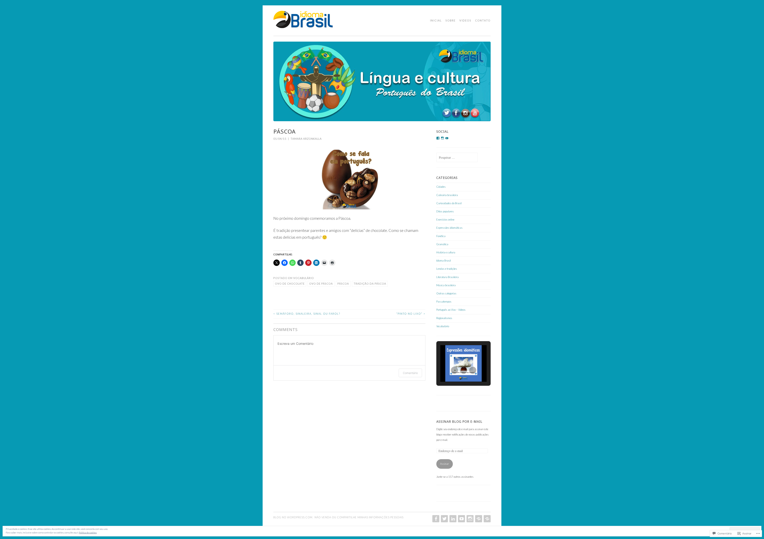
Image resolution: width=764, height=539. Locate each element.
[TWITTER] (444, 518)
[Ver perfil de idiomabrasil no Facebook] (437, 138)
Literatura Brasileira (447, 277)
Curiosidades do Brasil (449, 203)
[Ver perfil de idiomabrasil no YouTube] (446, 138)
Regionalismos (444, 318)
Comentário (410, 373)
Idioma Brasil (443, 260)
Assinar (444, 463)
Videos (465, 20)
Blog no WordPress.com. (293, 517)
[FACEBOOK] (435, 518)
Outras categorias (446, 293)
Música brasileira (446, 285)
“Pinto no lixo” (410, 313)
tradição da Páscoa (370, 283)
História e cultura (445, 252)
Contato (483, 20)
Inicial (436, 20)
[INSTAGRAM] (470, 518)
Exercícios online (445, 219)
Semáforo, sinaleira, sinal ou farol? (306, 313)
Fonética (440, 236)
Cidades (441, 186)
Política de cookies (88, 532)
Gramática (442, 244)
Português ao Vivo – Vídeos (451, 309)
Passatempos (443, 301)
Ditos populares (445, 211)
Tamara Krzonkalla (306, 138)
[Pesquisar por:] (457, 157)
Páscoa (343, 283)
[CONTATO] (478, 518)
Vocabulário (303, 278)
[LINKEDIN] (452, 518)
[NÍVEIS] (487, 518)
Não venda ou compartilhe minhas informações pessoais (359, 517)
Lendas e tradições (446, 268)
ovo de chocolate (290, 283)
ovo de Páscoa (321, 283)
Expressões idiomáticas (449, 227)
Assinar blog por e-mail (459, 421)
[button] (454, 370)
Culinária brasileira (447, 195)
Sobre (450, 20)
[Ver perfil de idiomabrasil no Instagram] (442, 138)
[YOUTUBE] (461, 518)
